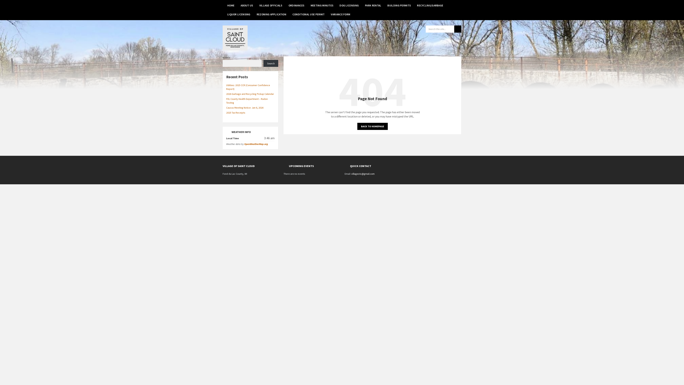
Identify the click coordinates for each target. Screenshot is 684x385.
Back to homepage (372, 126)
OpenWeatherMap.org (256, 144)
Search (226, 57)
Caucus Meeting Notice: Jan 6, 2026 (244, 107)
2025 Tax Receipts (235, 112)
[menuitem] (230, 5)
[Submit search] (457, 29)
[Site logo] (235, 49)
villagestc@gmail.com (363, 173)
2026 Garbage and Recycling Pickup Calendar (250, 94)
